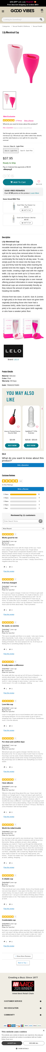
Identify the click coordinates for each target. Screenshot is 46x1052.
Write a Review (28, 120)
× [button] (43, 1030)
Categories (6, 26)
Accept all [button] (12, 1043)
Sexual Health (37, 26)
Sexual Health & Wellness (21, 26)
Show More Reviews (24, 956)
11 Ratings (19, 120)
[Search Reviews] (40, 521)
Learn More (34, 193)
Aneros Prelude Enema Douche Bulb (12, 432)
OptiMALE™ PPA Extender (31, 432)
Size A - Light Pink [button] (11, 151)
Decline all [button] (33, 1043)
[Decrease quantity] (4, 175)
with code (23, 2)
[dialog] (23, 1040)
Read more (9, 1039)
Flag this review (9, 571)
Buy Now (12, 445)
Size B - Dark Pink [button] (26, 151)
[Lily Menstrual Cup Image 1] (23, 62)
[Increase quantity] (12, 175)
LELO (16, 359)
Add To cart (19, 182)
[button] (3, 11)
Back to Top (22, 963)
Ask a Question (8, 128)
